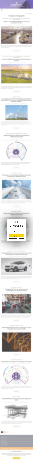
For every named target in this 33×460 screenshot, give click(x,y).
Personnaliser (16, 238)
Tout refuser (16, 236)
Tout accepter (16, 234)
